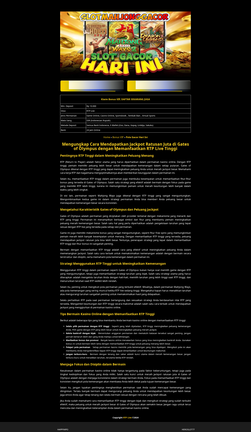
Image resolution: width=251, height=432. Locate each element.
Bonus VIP (118, 137)
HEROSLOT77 (188, 429)
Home (106, 137)
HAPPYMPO (62, 429)
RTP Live (127, 417)
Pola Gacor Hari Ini (137, 137)
